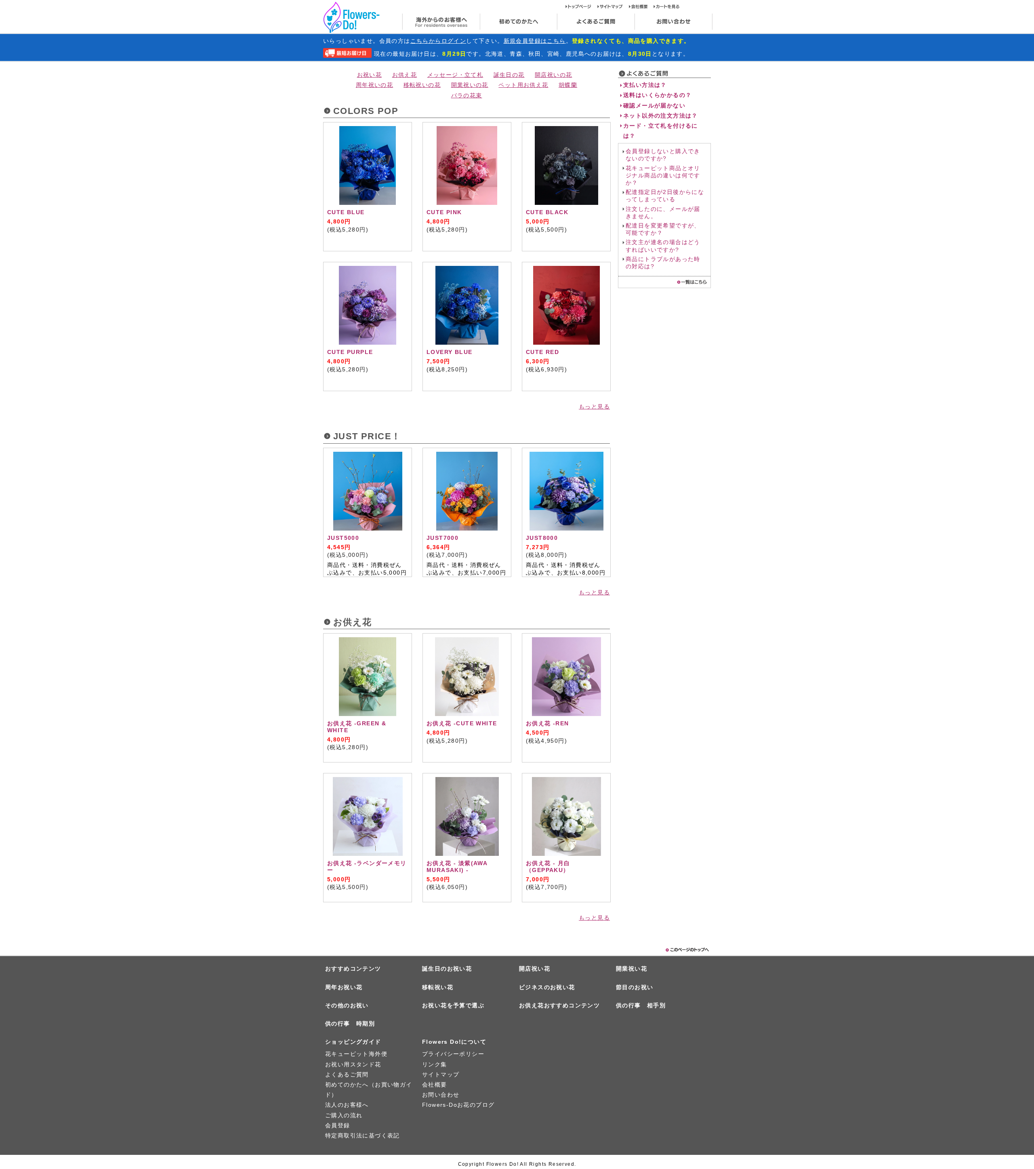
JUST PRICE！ (367, 436)
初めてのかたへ (518, 22)
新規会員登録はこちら (535, 41)
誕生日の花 (509, 75)
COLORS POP (365, 111)
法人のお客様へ (347, 1105)
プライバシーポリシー (453, 1054)
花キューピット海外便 (356, 1054)
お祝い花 (369, 75)
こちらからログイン (438, 41)
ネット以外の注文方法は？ (660, 115)
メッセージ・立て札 (455, 75)
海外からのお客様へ (440, 22)
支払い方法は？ (645, 85)
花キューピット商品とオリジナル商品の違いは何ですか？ (663, 175)
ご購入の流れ (343, 1115)
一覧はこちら (692, 282)
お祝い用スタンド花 (353, 1064)
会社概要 (641, 6)
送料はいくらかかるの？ (657, 95)
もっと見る (594, 406)
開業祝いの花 (469, 85)
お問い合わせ (673, 22)
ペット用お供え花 (523, 85)
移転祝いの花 (422, 85)
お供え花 (404, 75)
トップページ (581, 6)
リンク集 (434, 1064)
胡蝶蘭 (568, 85)
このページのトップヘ (686, 949)
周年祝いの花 (374, 85)
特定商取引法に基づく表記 (362, 1135)
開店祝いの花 (553, 75)
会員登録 (337, 1125)
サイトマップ (613, 6)
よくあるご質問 (596, 22)
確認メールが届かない (654, 105)
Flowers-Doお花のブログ (458, 1105)
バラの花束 (466, 95)
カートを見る (667, 6)
